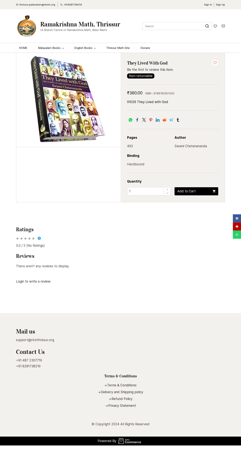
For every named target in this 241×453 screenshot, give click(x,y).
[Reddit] (164, 120)
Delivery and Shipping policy (122, 392)
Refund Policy (122, 399)
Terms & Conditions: (122, 385)
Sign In (208, 4)
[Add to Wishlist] (215, 62)
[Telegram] (171, 120)
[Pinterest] (151, 120)
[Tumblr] (178, 120)
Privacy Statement (122, 406)
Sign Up (220, 4)
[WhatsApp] (130, 120)
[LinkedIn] (157, 120)
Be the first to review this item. (150, 70)
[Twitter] (144, 120)
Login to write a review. (33, 281)
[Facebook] (137, 120)
